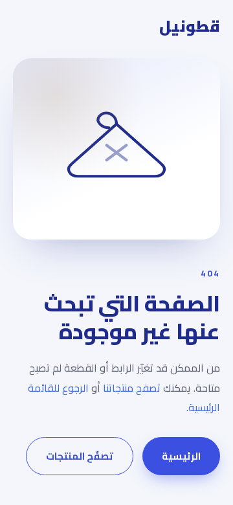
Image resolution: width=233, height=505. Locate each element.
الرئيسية (181, 456)
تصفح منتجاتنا (132, 388)
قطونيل (189, 26)
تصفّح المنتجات (79, 456)
